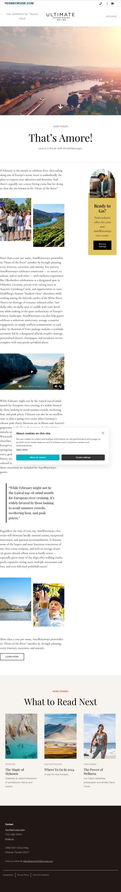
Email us (9, 839)
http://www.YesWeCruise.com (38, 861)
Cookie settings (83, 457)
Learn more (22, 449)
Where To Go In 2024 (59, 769)
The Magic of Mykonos (14, 771)
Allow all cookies (38, 457)
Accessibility (8, 875)
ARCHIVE (111, 16)
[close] (103, 433)
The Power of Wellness (93, 771)
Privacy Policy (23, 875)
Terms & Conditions (41, 875)
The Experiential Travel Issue (22, 16)
